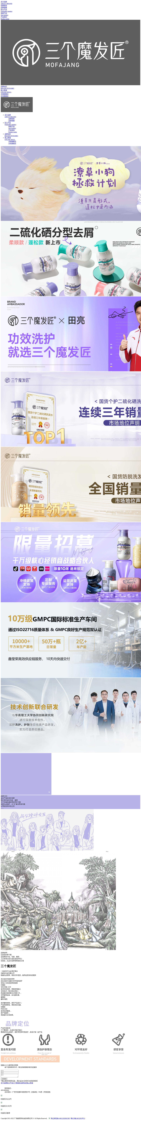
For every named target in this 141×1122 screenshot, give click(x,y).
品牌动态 (24, 1083)
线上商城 (30, 1083)
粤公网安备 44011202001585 (60, 1118)
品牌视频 (11, 120)
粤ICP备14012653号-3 (78, 1118)
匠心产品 (10, 1083)
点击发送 (4, 1079)
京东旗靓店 (12, 143)
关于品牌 (4, 1083)
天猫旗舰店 (12, 141)
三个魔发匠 (17, 1083)
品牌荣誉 (11, 118)
